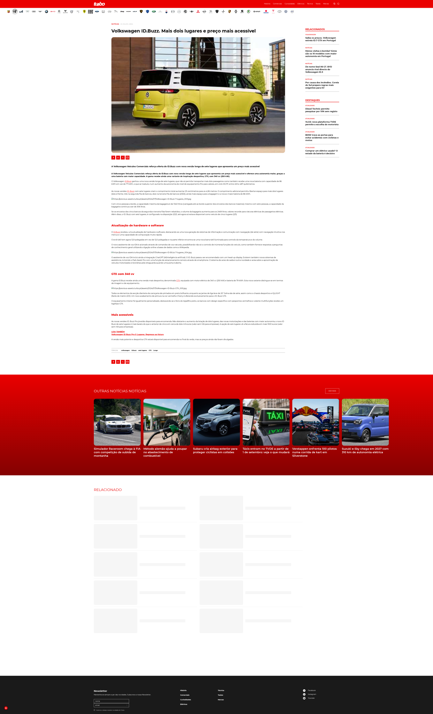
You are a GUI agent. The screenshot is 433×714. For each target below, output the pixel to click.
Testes (318, 4)
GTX (150, 350)
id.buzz (134, 350)
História (267, 4)
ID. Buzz (130, 191)
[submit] (127, 705)
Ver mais (332, 391)
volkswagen (125, 350)
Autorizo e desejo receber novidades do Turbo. (110, 710)
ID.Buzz (128, 181)
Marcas (326, 4)
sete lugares (142, 350)
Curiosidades (290, 4)
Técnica (310, 4)
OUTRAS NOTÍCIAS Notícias (120, 391)
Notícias (115, 24)
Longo (155, 350)
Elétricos (300, 4)
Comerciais (277, 4)
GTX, (178, 281)
